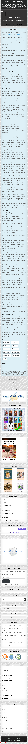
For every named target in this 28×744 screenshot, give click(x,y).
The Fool (18, 373)
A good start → (14, 379)
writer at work (16, 32)
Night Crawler (17, 372)
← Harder (14, 382)
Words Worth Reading (20, 374)
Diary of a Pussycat (19, 371)
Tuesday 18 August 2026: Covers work (12, 642)
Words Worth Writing (14, 1)
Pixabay (17, 34)
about (8, 14)
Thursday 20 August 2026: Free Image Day (14, 635)
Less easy (14, 29)
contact (15, 14)
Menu (5, 11)
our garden (17, 17)
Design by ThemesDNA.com (14, 740)
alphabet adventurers (8, 20)
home (3, 14)
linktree (10, 17)
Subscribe (6, 581)
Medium (12, 372)
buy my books (23, 14)
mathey (10, 34)
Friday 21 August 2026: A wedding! (12, 632)
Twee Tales (13, 374)
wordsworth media (20, 20)
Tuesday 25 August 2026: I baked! (12, 625)
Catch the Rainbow (10, 371)
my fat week (19, 24)
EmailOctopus (17, 532)
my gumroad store (10, 24)
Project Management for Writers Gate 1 (13, 373)
